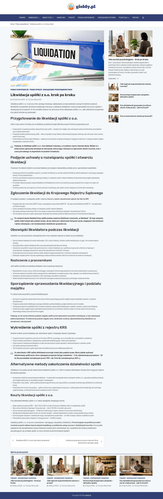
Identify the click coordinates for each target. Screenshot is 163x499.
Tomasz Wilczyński (34, 100)
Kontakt (136, 18)
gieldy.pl (88, 495)
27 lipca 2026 (90, 486)
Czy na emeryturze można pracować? (136, 116)
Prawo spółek (36, 90)
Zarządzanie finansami (27, 478)
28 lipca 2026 (17, 486)
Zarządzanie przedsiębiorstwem (57, 90)
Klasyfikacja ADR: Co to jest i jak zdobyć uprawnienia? (33, 440)
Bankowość (33, 18)
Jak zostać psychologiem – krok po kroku (128, 59)
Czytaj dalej (112, 78)
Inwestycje (47, 18)
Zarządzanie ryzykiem (107, 18)
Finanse (22, 18)
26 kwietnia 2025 (18, 100)
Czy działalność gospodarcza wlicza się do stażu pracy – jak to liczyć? (135, 106)
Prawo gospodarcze (86, 18)
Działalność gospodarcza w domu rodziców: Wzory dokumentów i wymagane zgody (82, 442)
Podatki (72, 18)
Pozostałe (123, 18)
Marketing (61, 18)
